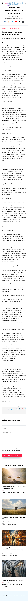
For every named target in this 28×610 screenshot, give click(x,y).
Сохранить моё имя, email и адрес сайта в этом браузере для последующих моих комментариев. (14, 450)
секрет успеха (6, 401)
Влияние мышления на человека (14, 10)
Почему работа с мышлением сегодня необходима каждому (12, 549)
